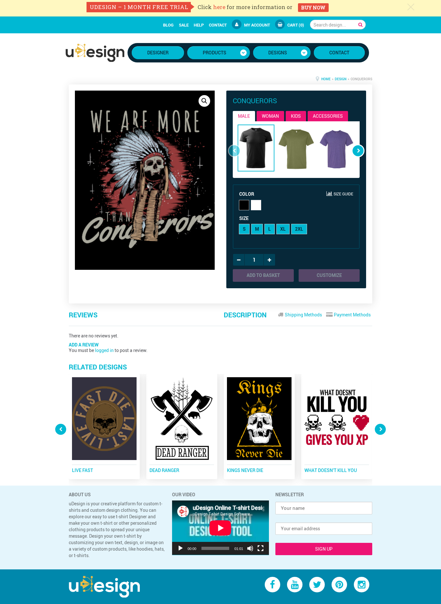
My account (257, 25)
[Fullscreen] (260, 548)
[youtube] (295, 584)
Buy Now (313, 7)
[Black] (244, 205)
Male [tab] (244, 116)
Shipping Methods (303, 315)
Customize (329, 275)
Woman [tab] (270, 116)
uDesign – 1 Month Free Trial (139, 7)
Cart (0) (295, 25)
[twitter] (317, 584)
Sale (184, 25)
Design (340, 79)
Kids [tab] (296, 116)
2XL (299, 229)
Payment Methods (352, 315)
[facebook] (272, 584)
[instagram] (362, 584)
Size (244, 218)
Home (326, 79)
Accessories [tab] (328, 116)
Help (199, 25)
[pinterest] (339, 584)
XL (283, 229)
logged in (104, 350)
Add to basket (263, 275)
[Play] (180, 548)
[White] (256, 205)
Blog (168, 25)
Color (246, 194)
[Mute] (250, 548)
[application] (220, 527)
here (219, 7)
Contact (218, 25)
